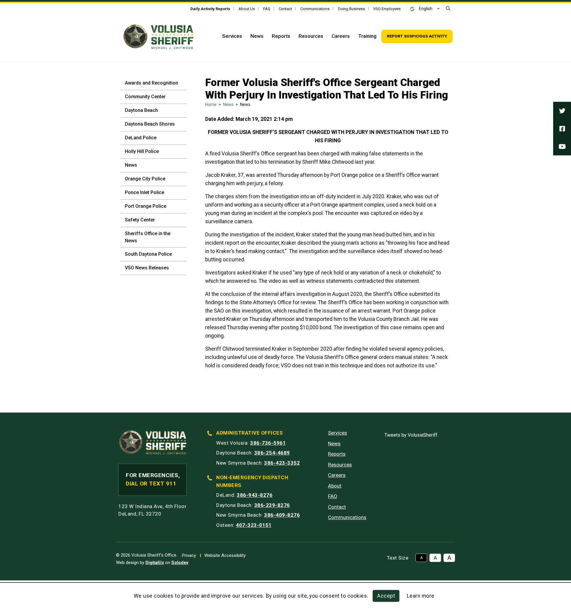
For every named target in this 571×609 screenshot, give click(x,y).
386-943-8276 (254, 495)
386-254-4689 (272, 453)
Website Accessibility (225, 555)
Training (367, 36)
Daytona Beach (141, 110)
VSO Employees (387, 9)
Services (232, 36)
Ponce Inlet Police (144, 192)
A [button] (421, 558)
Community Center (145, 96)
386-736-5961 (268, 443)
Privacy (189, 555)
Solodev (179, 562)
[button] (448, 8)
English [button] (425, 8)
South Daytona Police (148, 254)
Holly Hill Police (142, 151)
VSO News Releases (147, 268)
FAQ (266, 9)
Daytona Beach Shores (150, 124)
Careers (341, 36)
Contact (285, 9)
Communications (315, 9)
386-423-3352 (282, 463)
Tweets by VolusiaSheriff (411, 435)
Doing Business (351, 9)
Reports (281, 36)
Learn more (420, 596)
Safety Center (140, 220)
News (256, 36)
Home (211, 104)
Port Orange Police (145, 206)
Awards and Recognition (151, 83)
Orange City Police (145, 179)
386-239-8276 (272, 505)
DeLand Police (140, 137)
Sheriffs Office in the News (147, 237)
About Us (247, 9)
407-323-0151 (254, 525)
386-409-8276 (282, 515)
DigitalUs (154, 562)
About (334, 486)
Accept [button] (386, 596)
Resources (311, 36)
